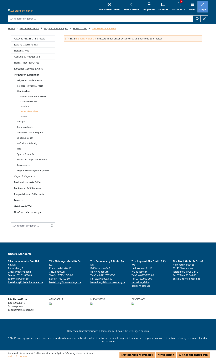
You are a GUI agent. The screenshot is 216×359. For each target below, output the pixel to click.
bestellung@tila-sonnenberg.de (107, 282)
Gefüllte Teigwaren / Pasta (30, 85)
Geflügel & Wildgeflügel (27, 56)
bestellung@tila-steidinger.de (65, 282)
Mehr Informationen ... (19, 356)
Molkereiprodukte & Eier (28, 182)
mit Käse (23, 116)
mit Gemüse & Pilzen (29, 111)
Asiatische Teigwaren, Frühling (32, 159)
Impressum (107, 331)
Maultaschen (23, 91)
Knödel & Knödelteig (27, 143)
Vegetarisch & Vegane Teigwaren (33, 170)
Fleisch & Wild (21, 50)
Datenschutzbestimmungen (82, 331)
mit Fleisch (24, 106)
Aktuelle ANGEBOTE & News (29, 38)
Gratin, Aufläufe (25, 127)
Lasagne (21, 121)
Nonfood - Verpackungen (28, 212)
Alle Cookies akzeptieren (193, 354)
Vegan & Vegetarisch (25, 176)
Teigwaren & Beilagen (27, 74)
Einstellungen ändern (137, 331)
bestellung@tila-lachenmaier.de (25, 282)
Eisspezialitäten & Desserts (29, 194)
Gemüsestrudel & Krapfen (30, 132)
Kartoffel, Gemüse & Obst (28, 68)
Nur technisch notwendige (137, 354)
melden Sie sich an (85, 38)
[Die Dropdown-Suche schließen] (204, 18)
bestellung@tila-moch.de (186, 278)
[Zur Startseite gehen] (20, 10)
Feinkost (19, 200)
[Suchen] (197, 18)
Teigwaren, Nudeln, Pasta (29, 80)
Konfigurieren (166, 354)
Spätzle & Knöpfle (25, 154)
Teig (19, 148)
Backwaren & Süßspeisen (28, 188)
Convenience (23, 165)
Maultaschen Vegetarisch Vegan (33, 96)
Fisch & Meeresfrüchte (26, 62)
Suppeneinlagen (25, 137)
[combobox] (100, 18)
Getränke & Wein (23, 206)
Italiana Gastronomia (26, 44)
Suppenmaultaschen (28, 101)
